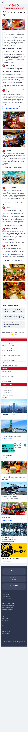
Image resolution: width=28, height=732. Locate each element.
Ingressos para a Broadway (7, 607)
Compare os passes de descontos (8, 605)
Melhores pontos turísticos (7, 609)
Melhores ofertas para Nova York (10, 365)
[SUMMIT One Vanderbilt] (14, 529)
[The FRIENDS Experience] (14, 467)
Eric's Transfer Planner (6, 635)
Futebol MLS (4, 625)
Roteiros (5, 397)
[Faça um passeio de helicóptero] (14, 488)
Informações (5, 592)
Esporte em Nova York (7, 616)
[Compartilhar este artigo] (24, 14)
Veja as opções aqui (6, 458)
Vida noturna (6, 374)
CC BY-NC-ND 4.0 (14, 644)
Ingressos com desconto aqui (8, 541)
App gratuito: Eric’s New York (9, 387)
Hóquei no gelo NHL (6, 620)
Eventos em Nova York (8, 395)
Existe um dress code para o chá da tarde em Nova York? (13, 310)
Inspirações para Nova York (8, 603)
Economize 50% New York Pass (10, 350)
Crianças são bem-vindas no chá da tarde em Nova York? (13, 317)
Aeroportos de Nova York (7, 613)
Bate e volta (5, 362)
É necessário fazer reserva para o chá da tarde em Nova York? (12, 324)
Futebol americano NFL (6, 624)
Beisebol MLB (4, 622)
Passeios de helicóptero (8, 345)
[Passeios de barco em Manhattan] (14, 426)
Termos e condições (6, 596)
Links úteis (4, 629)
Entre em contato (5, 636)
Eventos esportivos (7, 381)
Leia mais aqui (5, 479)
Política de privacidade (6, 598)
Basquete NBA (5, 618)
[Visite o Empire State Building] (14, 406)
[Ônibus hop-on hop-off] (14, 508)
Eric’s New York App (6, 631)
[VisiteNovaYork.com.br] (14, 2)
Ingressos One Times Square (9, 357)
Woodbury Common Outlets (9, 360)
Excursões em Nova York (8, 376)
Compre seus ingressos (7, 417)
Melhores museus (7, 379)
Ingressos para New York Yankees (10, 353)
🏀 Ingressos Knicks (10, 343)
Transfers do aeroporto (8, 390)
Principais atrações (7, 371)
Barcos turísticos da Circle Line (8, 611)
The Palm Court (8, 254)
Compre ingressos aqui (7, 561)
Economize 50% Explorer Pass (9, 348)
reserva (6, 163)
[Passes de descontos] (14, 447)
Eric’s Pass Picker (5, 633)
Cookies (4, 600)
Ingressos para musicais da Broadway (11, 355)
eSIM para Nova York (7, 392)
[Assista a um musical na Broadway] (14, 550)
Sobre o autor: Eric (6, 594)
